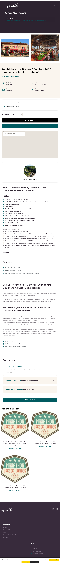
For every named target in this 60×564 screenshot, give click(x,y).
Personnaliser (34, 562)
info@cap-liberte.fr (38, 553)
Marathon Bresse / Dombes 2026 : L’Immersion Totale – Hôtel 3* (15, 487)
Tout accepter (54, 559)
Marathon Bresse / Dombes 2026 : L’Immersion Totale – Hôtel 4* (45, 443)
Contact (5, 537)
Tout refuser (25, 562)
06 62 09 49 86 (37, 551)
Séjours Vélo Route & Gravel (10, 535)
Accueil (5, 527)
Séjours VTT (6, 530)
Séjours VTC (6, 532)
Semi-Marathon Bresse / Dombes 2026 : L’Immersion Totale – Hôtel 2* (15, 444)
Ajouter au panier (30, 120)
